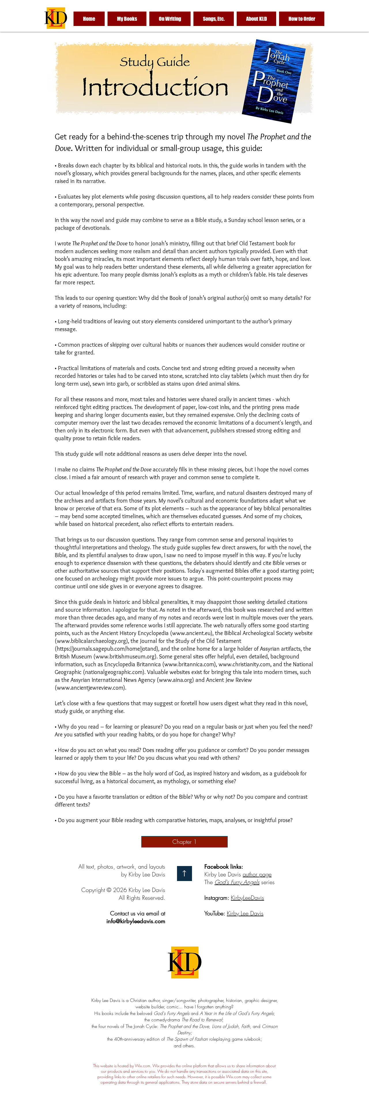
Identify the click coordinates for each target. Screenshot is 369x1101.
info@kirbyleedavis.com (135, 921)
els (256, 882)
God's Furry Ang (233, 882)
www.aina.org (175, 679)
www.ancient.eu (191, 633)
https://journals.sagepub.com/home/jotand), (108, 648)
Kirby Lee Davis (245, 913)
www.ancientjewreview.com (90, 687)
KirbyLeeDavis (247, 898)
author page (257, 874)
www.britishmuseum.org (125, 656)
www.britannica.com (189, 664)
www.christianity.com (244, 664)
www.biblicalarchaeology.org (91, 640)
